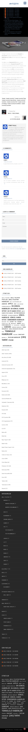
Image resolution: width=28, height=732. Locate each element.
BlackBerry (4, 383)
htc (8, 321)
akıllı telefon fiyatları (17, 679)
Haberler (4, 406)
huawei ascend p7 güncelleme (9, 100)
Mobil (3, 436)
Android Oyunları (6, 364)
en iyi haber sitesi (14, 311)
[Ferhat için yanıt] (20, 203)
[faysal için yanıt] (4, 183)
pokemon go (20, 704)
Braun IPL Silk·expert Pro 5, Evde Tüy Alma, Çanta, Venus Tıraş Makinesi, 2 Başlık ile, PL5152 (13, 33)
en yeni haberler (19, 313)
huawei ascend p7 (10, 98)
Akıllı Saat (4, 349)
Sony (3, 331)
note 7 (23, 323)
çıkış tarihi (14, 715)
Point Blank (5, 462)
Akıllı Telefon (5, 353)
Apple (10, 304)
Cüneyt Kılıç (12, 125)
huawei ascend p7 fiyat (20, 98)
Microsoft (13, 323)
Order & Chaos (5, 454)
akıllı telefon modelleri (15, 301)
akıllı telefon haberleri (10, 681)
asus (15, 304)
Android (4, 361)
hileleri (4, 321)
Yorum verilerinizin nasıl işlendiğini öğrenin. (16, 248)
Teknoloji (4, 484)
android (4, 304)
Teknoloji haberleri (12, 711)
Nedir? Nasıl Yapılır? (7, 447)
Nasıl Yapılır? (5, 439)
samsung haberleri (17, 327)
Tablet (3, 481)
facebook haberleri (13, 315)
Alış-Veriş (4, 357)
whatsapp (21, 334)
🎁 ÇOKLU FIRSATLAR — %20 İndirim (12, 8)
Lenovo (4, 424)
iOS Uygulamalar (6, 421)
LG (9, 323)
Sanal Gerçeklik (6, 473)
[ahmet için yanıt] (22, 163)
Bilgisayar (4, 379)
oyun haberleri (6, 325)
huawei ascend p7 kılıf (12, 101)
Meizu (3, 432)
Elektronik (4, 394)
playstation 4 (17, 325)
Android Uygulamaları (7, 368)
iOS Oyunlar (5, 417)
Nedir (19, 323)
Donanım (4, 391)
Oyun (3, 458)
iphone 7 (19, 321)
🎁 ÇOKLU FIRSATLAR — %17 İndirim (12, 13)
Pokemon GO (5, 466)
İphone (11, 340)
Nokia (3, 451)
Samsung (7, 327)
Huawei (3, 98)
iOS (16, 321)
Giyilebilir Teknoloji (7, 402)
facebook (4, 315)
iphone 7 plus (5, 323)
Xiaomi (3, 488)
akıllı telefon (6, 297)
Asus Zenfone (20, 304)
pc (12, 325)
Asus (3, 376)
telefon (15, 334)
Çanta (3, 387)
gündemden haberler (15, 320)
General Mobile (6, 398)
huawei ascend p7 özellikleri (14, 103)
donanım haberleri (6, 306)
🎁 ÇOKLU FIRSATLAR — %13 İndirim (12, 10)
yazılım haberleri (14, 337)
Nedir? (3, 443)
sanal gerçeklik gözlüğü (16, 329)
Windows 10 (4, 337)
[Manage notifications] (24, 729)
